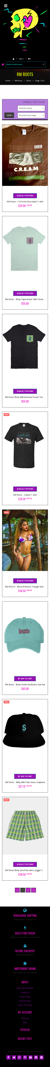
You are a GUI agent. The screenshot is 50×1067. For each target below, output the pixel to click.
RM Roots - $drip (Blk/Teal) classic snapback (25, 782)
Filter (9, 115)
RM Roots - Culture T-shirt (25, 494)
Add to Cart (26, 678)
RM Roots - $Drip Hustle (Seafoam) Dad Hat (25, 684)
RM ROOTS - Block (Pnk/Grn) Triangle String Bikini (27, 586)
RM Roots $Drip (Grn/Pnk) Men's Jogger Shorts (26, 870)
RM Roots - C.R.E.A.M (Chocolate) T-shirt (25, 201)
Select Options (25, 195)
